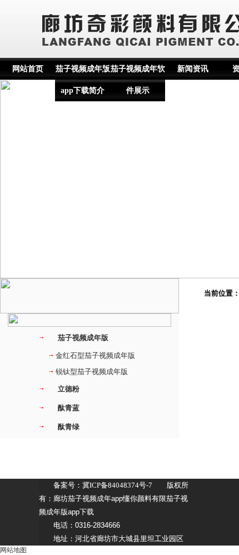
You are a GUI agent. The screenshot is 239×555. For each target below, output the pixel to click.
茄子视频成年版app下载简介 (83, 80)
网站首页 (27, 69)
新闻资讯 (192, 69)
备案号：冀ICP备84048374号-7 (102, 485)
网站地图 (13, 550)
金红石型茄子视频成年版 (95, 355)
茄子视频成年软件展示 (138, 80)
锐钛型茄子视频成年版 (92, 371)
